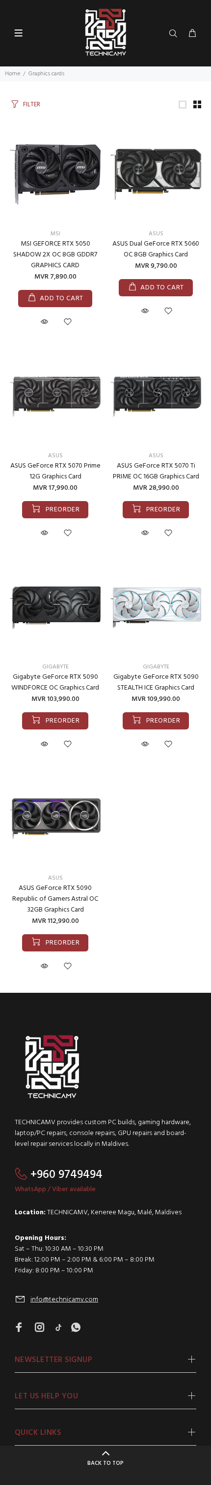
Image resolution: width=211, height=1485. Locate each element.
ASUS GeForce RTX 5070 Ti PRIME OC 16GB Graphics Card (156, 471)
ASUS (156, 234)
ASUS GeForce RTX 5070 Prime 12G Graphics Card (55, 471)
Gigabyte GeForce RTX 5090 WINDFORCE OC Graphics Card (55, 682)
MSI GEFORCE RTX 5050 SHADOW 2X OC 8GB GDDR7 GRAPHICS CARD (55, 254)
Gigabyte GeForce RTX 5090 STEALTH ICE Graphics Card (156, 682)
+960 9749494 (66, 1175)
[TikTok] (58, 1328)
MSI (55, 234)
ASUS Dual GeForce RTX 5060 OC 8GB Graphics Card (155, 249)
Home (12, 74)
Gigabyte (55, 667)
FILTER (31, 104)
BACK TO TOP (105, 1463)
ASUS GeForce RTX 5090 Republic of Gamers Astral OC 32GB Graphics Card (55, 899)
